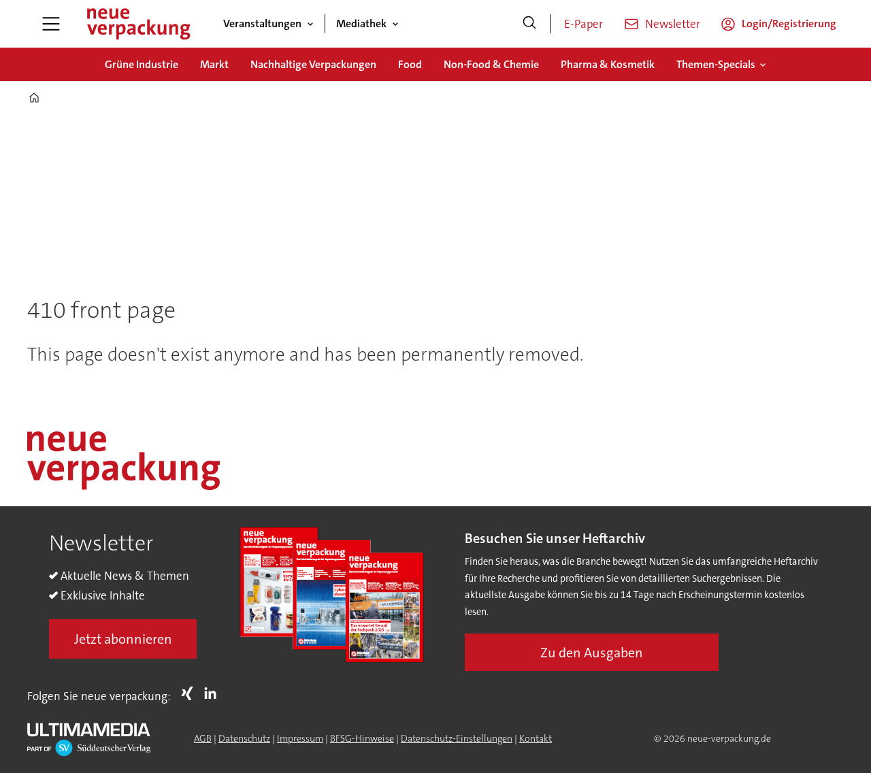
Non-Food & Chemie (491, 64)
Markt (214, 64)
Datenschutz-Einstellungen (456, 738)
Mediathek (361, 23)
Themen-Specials (715, 64)
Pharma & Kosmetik (608, 64)
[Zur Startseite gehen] (138, 23)
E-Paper (583, 23)
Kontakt (535, 738)
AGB (203, 738)
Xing (190, 693)
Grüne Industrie (141, 64)
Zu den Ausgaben (591, 652)
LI (213, 693)
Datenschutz (244, 738)
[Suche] (529, 23)
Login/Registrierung (789, 23)
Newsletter (672, 23)
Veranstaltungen (262, 23)
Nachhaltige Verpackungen (313, 64)
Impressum (300, 738)
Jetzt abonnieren (123, 639)
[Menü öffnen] (51, 23)
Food (410, 64)
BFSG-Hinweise (362, 738)
